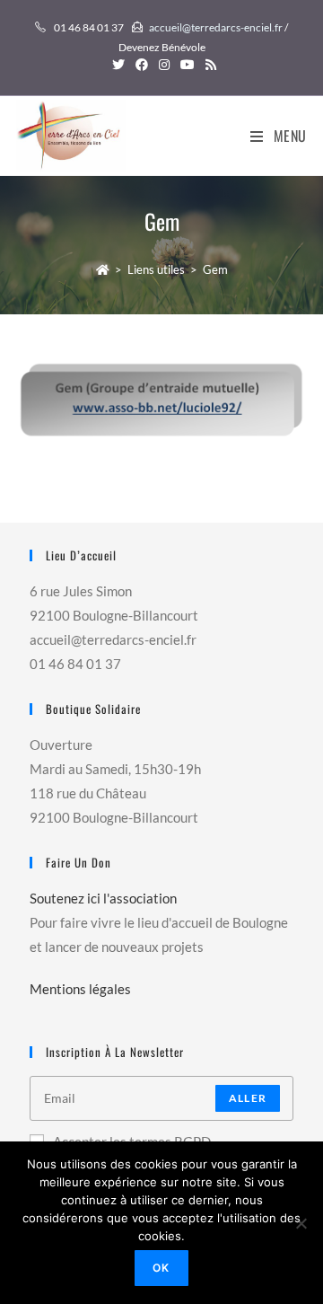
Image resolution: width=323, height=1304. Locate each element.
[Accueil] (102, 269)
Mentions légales (80, 989)
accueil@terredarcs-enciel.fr (216, 27)
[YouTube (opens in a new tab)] (187, 65)
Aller (247, 1098)
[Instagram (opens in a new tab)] (164, 65)
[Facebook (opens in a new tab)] (141, 65)
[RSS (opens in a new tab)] (208, 65)
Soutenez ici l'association (103, 898)
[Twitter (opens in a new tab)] (118, 65)
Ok (161, 1267)
